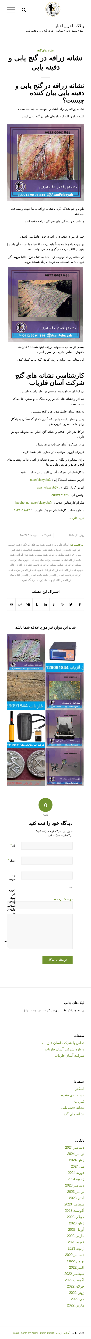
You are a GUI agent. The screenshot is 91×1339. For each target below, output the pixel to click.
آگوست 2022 (74, 1279)
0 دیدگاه (46, 535)
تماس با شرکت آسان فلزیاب (63, 1042)
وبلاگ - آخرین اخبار (69, 25)
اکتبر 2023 (76, 1197)
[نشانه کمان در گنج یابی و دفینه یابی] (65, 691)
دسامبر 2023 (74, 1185)
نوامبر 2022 (75, 1260)
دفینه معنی (42, 554)
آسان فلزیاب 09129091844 (55, 1333)
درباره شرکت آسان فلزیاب (64, 1048)
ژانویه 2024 (76, 1178)
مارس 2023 (75, 1235)
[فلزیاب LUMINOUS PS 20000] (65, 653)
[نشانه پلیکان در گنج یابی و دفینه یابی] (26, 653)
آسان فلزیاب (61, 544)
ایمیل (11, 860)
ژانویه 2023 (76, 1248)
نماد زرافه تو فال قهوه (50, 570)
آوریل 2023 (76, 1229)
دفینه (50, 544)
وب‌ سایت (12, 877)
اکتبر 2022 (76, 1267)
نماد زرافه (70, 570)
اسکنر (79, 1088)
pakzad (24, 535)
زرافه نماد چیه (43, 559)
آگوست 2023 (74, 1210)
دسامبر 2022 (74, 1254)
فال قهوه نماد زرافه (22, 559)
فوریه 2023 (76, 1241)
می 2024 (77, 1166)
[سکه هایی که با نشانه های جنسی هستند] (26, 767)
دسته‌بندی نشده (72, 1094)
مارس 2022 (75, 1305)
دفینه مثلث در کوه (60, 554)
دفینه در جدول (63, 549)
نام (12, 845)
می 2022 (77, 1298)
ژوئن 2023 (76, 1222)
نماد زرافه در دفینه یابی (50, 574)
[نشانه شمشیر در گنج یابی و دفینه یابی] (26, 691)
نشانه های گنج (45, 50)
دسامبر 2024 (74, 1147)
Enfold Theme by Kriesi (25, 1333)
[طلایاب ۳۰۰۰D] (65, 729)
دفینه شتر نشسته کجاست (38, 549)
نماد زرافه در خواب (25, 570)
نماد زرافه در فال (26, 574)
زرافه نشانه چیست (64, 559)
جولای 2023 (75, 1216)
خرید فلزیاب (76, 517)
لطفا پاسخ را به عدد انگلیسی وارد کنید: (11, 907)
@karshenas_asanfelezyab (34, 502)
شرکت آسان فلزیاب (69, 1055)
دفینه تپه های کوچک (34, 544)
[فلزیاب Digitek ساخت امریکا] (65, 767)
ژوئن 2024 (76, 1159)
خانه (68, 30)
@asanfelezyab (40, 479)
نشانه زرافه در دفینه (44, 564)
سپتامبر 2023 (74, 1203)
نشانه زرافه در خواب (69, 564)
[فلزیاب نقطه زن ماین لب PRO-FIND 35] (26, 729)
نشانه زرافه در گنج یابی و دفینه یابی (46, 62)
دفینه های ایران (26, 554)
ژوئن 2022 (76, 1292)
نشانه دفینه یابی (72, 1107)
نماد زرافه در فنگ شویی (34, 580)
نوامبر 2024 (75, 1153)
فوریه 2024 (76, 1172)
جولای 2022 (75, 1286)
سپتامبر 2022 (74, 1273)
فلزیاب (79, 1101)
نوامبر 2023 (75, 1191)
